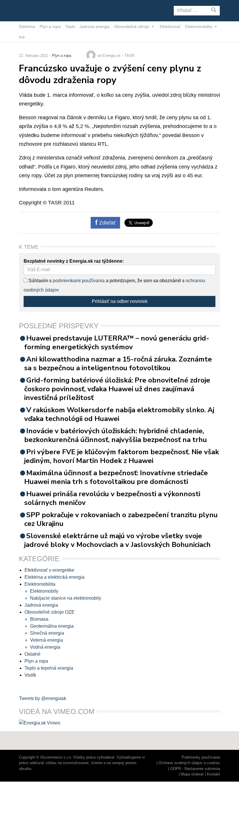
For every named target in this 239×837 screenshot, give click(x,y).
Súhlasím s (39, 280)
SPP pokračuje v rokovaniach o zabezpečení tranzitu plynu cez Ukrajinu (121, 519)
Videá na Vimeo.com (56, 711)
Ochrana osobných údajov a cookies (189, 763)
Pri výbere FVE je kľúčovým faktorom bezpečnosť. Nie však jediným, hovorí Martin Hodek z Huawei (121, 456)
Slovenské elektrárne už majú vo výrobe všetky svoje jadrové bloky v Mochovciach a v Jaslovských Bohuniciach (117, 540)
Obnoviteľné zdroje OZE (49, 612)
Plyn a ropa (50, 26)
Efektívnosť (170, 26)
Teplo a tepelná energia (48, 668)
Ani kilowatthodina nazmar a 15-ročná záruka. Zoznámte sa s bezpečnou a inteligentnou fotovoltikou (118, 363)
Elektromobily (44, 591)
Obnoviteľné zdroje (132, 26)
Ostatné (32, 654)
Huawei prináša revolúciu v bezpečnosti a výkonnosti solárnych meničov (112, 498)
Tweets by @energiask (42, 698)
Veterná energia (46, 640)
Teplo (70, 26)
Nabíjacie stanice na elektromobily (65, 598)
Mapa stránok (192, 774)
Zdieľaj (37, 10)
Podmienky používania (201, 757)
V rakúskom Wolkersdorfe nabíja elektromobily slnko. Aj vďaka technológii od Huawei (119, 414)
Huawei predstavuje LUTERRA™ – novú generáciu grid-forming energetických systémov (116, 342)
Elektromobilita (199, 26)
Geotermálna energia (52, 626)
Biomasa (39, 619)
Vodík (30, 675)
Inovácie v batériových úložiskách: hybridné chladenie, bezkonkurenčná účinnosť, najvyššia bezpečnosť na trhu (115, 435)
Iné (22, 37)
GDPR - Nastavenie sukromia (195, 768)
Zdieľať (107, 223)
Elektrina (27, 26)
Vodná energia (45, 647)
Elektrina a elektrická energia (54, 577)
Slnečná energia (47, 633)
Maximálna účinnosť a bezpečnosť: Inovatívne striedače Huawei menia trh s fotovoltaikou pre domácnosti (116, 477)
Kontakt (213, 774)
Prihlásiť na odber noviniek (119, 301)
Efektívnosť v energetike (49, 570)
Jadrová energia (95, 26)
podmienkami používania (79, 280)
